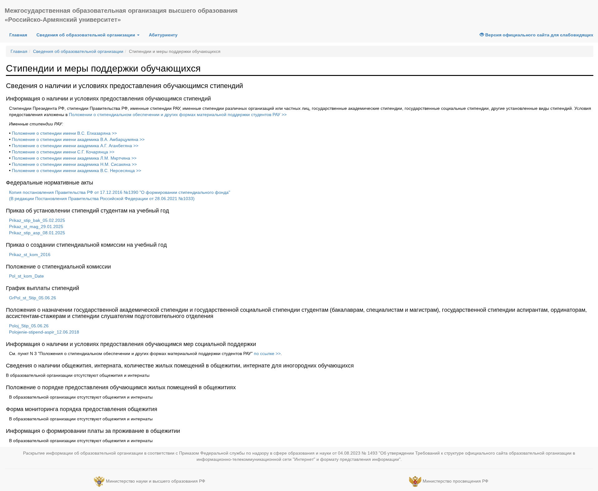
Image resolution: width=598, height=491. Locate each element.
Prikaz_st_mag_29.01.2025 (36, 226)
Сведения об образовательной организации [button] (86, 34)
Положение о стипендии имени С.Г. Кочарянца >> (63, 151)
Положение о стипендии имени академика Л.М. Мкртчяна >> (74, 158)
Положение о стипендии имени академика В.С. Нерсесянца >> (76, 170)
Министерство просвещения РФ (455, 481)
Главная (18, 34)
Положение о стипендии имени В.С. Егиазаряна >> (64, 133)
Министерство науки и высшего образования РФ (155, 481)
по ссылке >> (267, 353)
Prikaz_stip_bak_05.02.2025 (37, 220)
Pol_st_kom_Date (26, 276)
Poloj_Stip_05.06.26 (29, 325)
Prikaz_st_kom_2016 (29, 254)
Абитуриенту (163, 34)
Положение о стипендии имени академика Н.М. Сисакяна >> (74, 164)
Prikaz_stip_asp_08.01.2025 (37, 232)
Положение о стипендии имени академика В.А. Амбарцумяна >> (78, 139)
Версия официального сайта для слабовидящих (538, 34)
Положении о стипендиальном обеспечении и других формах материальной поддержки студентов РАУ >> (178, 114)
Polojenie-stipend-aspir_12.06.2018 (44, 332)
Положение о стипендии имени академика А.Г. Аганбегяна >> (75, 145)
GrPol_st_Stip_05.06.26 (32, 297)
